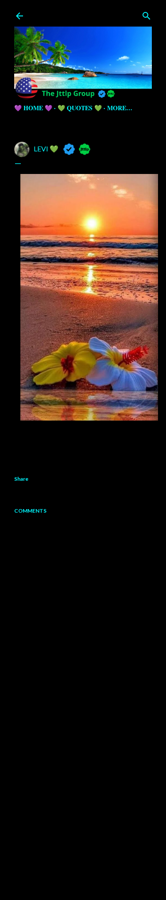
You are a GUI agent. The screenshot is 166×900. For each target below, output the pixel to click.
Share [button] (21, 478)
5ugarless (105, 874)
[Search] (146, 14)
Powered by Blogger (90, 857)
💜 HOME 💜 (33, 107)
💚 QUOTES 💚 (80, 107)
